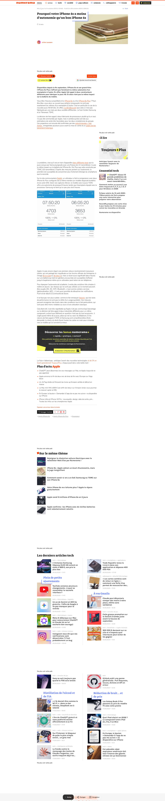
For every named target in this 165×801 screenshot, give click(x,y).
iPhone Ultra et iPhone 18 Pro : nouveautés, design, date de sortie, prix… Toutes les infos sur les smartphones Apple (66, 400)
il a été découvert (70, 108)
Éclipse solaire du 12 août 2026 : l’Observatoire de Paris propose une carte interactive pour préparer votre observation (112, 196)
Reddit (59, 178)
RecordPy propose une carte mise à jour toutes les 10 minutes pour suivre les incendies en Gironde (113, 206)
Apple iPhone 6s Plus (60, 416)
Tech (126, 8)
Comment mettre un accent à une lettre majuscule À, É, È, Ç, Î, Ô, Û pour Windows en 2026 (113, 187)
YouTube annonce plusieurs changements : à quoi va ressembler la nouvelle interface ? (65, 589)
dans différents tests (80, 163)
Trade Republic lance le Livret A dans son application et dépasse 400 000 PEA (115, 566)
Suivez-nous (92, 76)
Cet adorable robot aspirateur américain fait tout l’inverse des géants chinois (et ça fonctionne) (114, 752)
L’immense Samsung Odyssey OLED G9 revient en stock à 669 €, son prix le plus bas (65, 566)
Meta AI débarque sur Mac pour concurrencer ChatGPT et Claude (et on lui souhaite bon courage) (65, 621)
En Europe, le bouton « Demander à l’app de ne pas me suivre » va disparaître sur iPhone (114, 736)
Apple (56, 366)
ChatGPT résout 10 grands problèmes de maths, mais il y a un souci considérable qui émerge (116, 178)
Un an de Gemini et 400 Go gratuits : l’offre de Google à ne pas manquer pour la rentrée (65, 605)
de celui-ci (57, 276)
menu (39, 3)
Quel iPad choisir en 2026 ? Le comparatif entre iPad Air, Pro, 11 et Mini (115, 719)
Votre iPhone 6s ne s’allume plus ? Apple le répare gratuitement (69, 488)
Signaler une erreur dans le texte (48, 407)
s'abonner (146, 3)
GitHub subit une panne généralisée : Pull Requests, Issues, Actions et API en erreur (115, 681)
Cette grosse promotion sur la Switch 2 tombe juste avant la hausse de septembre (115, 617)
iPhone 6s (68, 101)
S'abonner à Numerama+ (65, 351)
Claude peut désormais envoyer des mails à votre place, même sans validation (114, 601)
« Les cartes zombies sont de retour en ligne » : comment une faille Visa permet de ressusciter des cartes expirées (115, 582)
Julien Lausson (47, 42)
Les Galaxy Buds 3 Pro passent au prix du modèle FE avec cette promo (115, 703)
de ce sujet (47, 276)
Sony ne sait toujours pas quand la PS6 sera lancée (64, 679)
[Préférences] (137, 2)
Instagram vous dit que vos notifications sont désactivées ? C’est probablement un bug (65, 637)
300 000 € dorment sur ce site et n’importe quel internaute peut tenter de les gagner (115, 633)
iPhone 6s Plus (84, 101)
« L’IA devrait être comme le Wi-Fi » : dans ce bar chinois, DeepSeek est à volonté (65, 704)
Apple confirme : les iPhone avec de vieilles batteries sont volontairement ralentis (71, 508)
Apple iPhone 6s (44, 416)
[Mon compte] (133, 2)
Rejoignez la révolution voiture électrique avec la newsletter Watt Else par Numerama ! (69, 459)
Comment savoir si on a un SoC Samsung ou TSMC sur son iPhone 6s (72, 479)
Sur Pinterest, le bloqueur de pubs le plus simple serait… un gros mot (64, 735)
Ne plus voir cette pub (44, 71)
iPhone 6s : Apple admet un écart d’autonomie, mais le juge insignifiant (71, 469)
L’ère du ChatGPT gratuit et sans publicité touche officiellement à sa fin (65, 719)
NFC (51, 291)
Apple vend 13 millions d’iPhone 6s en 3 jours (67, 497)
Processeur (76, 416)
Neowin (82, 298)
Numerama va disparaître (110, 212)
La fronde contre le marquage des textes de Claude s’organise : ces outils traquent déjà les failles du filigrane (64, 752)
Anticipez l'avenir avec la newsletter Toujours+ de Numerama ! (109, 163)
